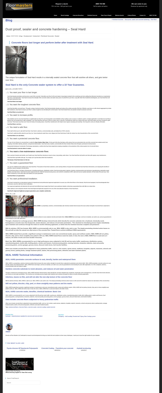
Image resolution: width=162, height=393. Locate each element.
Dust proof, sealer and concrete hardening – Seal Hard (140, 19)
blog (20, 36)
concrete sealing (41, 307)
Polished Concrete (92, 15)
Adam (8, 36)
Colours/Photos (132, 15)
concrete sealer (32, 307)
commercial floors (13, 307)
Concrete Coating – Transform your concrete (57, 348)
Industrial (36, 36)
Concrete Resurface (78, 15)
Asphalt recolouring (84, 348)
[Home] (110, 19)
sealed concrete (50, 307)
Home (55, 15)
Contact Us (143, 15)
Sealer (57, 36)
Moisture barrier (119, 15)
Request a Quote (62, 4)
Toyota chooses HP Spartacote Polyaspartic (22, 348)
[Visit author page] (9, 326)
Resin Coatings (65, 15)
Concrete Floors (23, 307)
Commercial (28, 36)
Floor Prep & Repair (106, 15)
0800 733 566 (100, 4)
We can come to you (139, 4)
